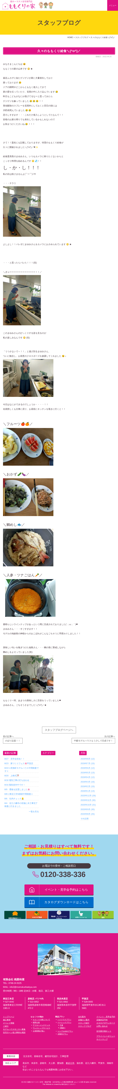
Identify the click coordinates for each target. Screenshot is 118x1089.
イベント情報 (8, 1023)
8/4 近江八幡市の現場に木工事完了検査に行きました (21, 804)
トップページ (8, 1017)
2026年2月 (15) (88, 786)
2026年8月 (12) (88, 759)
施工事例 (7, 1020)
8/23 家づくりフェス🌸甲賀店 (18, 763)
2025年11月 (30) (88, 800)
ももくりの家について (41, 1020)
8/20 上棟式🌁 (11, 775)
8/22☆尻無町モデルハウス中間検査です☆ (21, 769)
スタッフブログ (84, 1026)
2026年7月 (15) (88, 763)
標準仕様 (36, 1022)
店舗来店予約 (102, 1020)
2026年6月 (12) (88, 768)
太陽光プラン (63, 1034)
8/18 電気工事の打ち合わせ (16, 780)
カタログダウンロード (105, 1023)
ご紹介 (6, 1026)
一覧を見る (34, 811)
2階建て (62, 1028)
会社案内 (82, 1017)
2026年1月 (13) (88, 791)
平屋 (61, 1025)
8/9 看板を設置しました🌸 (17, 789)
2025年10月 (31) (88, 805)
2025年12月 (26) (88, 795)
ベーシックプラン (64, 1022)
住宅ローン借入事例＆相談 (14, 1032)
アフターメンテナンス (41, 1025)
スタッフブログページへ (59, 729)
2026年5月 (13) (88, 772)
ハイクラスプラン (64, 1020)
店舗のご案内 (83, 1020)
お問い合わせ (102, 1026)
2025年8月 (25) (88, 814)
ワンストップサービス (41, 1028)
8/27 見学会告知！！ (14, 759)
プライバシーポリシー (105, 1036)
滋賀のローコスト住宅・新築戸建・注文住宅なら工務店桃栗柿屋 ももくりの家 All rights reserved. (62, 1082)
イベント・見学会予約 (105, 1017)
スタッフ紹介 (83, 1023)
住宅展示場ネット (103, 1031)
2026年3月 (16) (88, 782)
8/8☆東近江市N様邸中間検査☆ (18, 794)
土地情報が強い (39, 1031)
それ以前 (85, 818)
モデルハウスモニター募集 (14, 1029)
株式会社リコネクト (68, 1084)
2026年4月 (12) (88, 777)
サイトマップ (102, 1039)
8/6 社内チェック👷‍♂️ (14, 798)
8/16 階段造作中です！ (14, 785)
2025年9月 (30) (88, 809)
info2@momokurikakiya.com (23, 987)
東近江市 (70, 1063)
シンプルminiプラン (65, 1031)
